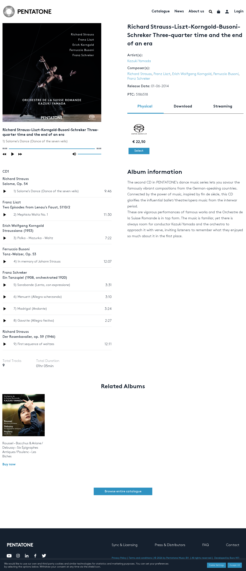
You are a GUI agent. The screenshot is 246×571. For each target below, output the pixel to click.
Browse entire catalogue (123, 491)
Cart (219, 11)
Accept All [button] (235, 565)
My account (227, 11)
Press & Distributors (170, 545)
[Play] (12, 154)
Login (238, 11)
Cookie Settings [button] (216, 565)
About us (196, 11)
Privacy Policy (119, 558)
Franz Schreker (138, 78)
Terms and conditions (140, 558)
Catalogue (161, 11)
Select (138, 150)
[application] (52, 148)
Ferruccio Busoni (226, 74)
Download (183, 106)
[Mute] (74, 154)
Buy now (9, 464)
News (179, 11)
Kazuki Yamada (139, 61)
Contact (232, 545)
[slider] (89, 154)
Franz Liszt (162, 74)
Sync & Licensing (125, 545)
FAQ (205, 545)
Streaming (222, 106)
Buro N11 (234, 558)
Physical (144, 106)
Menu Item (210, 11)
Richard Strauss (139, 74)
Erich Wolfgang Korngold (192, 74)
